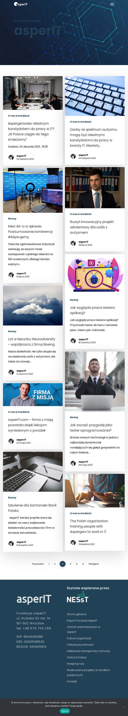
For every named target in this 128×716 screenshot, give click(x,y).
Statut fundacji (76, 657)
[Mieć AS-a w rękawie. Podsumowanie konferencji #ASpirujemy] (33, 225)
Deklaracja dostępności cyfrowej (88, 651)
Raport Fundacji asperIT (82, 621)
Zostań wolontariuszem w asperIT (83, 629)
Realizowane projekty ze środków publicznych (88, 672)
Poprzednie (38, 563)
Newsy (12, 218)
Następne (94, 563)
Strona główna (76, 614)
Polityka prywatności (80, 645)
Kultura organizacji (79, 638)
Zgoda (65, 711)
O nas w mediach (19, 115)
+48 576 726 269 (37, 628)
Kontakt (72, 681)
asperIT (21, 156)
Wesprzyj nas (75, 664)
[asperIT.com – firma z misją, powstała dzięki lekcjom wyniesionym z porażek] (33, 416)
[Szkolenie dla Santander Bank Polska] (33, 502)
